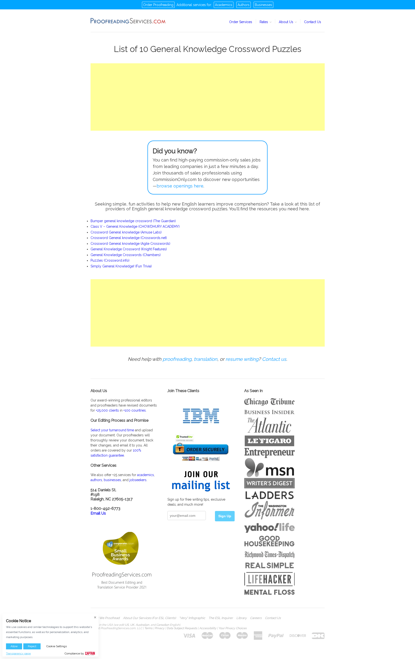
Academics (223, 5)
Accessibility (207, 628)
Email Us (98, 513)
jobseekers (137, 480)
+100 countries (134, 410)
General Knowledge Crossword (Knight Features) (129, 249)
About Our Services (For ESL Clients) (149, 618)
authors (96, 480)
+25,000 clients (107, 410)
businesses (112, 480)
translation (205, 359)
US (127, 625)
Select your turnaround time (112, 430)
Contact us (274, 359)
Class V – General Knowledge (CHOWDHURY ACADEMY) (135, 226)
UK (132, 625)
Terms (148, 628)
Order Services (240, 22)
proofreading (177, 359)
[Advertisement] (208, 97)
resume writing (242, 359)
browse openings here (180, 185)
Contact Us (312, 22)
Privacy (160, 628)
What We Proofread (105, 618)
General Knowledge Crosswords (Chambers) (126, 255)
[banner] (128, 20)
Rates (264, 22)
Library (241, 618)
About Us (286, 22)
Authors (244, 5)
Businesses (263, 5)
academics (145, 475)
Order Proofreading (158, 5)
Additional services (191, 5)
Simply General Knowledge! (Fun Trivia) (121, 266)
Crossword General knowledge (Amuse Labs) (126, 232)
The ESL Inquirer (220, 618)
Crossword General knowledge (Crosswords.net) (129, 238)
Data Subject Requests (182, 628)
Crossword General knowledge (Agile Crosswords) (130, 244)
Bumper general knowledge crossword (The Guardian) (133, 221)
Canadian (162, 625)
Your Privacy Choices (233, 628)
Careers (256, 618)
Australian (142, 625)
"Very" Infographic (192, 618)
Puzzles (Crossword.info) (110, 260)
